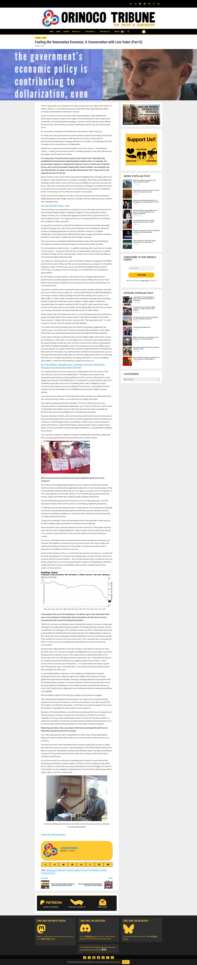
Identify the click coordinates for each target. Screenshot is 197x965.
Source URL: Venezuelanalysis (53, 834)
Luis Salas (103, 870)
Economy (38, 37)
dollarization (62, 870)
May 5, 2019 (40, 46)
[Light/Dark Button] (123, 32)
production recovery (48, 873)
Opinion (66, 32)
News (58, 32)
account (48, 939)
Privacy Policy (116, 962)
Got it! (126, 962)
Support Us (104, 32)
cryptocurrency (51, 870)
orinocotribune (69, 847)
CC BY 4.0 (98, 950)
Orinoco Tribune (100, 947)
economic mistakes (73, 870)
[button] (128, 32)
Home (51, 32)
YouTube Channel (140, 31)
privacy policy (145, 280)
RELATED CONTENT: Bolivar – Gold (55, 206)
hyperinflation (93, 870)
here (100, 131)
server (91, 936)
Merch (117, 32)
